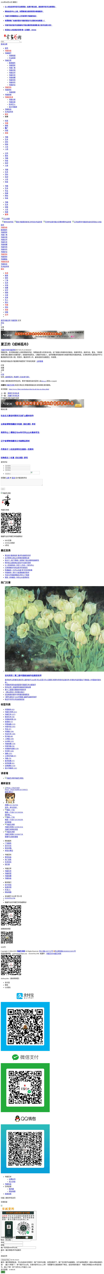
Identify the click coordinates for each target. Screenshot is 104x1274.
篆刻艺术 (9, 717)
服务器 (11, 1189)
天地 (6, 285)
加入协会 (12, 1181)
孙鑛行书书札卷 (13, 396)
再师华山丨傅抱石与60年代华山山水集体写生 (20, 432)
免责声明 (8, 887)
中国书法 (10, 726)
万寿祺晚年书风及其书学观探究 (16, 568)
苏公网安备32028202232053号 (65, 951)
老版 (6, 133)
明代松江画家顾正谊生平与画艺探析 (18, 563)
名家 (6, 297)
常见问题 (8, 848)
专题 (6, 123)
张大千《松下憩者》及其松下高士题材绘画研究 (22, 560)
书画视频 (12, 92)
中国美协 (9, 709)
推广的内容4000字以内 (9, 1247)
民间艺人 (12, 104)
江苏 (6, 153)
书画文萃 (8, 60)
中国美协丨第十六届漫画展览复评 (17, 572)
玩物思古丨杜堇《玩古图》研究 (14, 458)
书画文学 (12, 73)
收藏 (6, 288)
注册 (5, 44)
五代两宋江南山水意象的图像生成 (17, 558)
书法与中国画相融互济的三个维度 (17, 575)
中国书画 (9, 746)
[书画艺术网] (26, 40)
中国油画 (10, 724)
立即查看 (40, 361)
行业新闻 (12, 58)
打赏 (2, 365)
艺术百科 (8, 862)
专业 (6, 191)
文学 (6, 290)
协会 (6, 160)
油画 (8, 753)
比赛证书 (12, 1179)
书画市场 (12, 80)
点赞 (2, 370)
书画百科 (8, 87)
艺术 (6, 139)
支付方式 (8, 846)
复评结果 (9, 761)
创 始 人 (8, 890)
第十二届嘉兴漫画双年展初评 (15, 690)
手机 (2, 1242)
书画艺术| (49, 954)
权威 (6, 193)
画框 (6, 125)
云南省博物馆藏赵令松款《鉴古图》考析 (18, 424)
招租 (6, 207)
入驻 (6, 147)
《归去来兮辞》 (24, 377)
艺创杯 (9, 751)
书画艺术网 (5, 350)
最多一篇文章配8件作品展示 (11, 1250)
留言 (6, 114)
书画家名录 (9, 97)
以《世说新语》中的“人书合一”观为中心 (19, 565)
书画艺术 (12, 75)
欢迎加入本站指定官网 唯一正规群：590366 (20, 30)
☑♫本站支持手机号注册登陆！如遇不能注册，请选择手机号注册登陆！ (30, 7)
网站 (6, 196)
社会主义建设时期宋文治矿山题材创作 (17, 416)
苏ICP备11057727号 (46, 951)
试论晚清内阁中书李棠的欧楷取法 (17, 694)
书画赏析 (12, 65)
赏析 (6, 278)
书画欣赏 (8, 873)
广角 (6, 280)
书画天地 (12, 70)
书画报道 (12, 55)
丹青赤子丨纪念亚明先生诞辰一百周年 (17, 449)
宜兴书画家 (13, 107)
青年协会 (8, 857)
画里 (6, 275)
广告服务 (8, 843)
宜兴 (6, 302)
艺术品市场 (9, 112)
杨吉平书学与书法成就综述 (14, 699)
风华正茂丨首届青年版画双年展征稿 (18, 687)
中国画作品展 (11, 748)
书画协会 (8, 51)
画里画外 (12, 63)
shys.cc (43, 381)
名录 (6, 273)
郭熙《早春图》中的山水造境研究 (17, 577)
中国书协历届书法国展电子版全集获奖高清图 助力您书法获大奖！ (28, 25)
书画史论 (12, 85)
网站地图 (8, 892)
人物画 (9, 739)
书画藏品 (4, 259)
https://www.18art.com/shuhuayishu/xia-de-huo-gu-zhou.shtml (29, 389)
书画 (6, 137)
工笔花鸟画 (10, 756)
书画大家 (12, 99)
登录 (2, 44)
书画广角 (12, 68)
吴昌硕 (9, 722)
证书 (6, 314)
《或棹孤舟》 (9, 377)
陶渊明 (16, 377)
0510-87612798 (10, 898)
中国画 (9, 731)
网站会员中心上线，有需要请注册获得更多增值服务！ (24, 11)
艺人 (6, 300)
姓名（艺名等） (6, 1240)
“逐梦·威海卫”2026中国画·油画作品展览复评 (21, 697)
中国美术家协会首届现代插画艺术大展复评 (20, 685)
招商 (6, 144)
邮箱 (2, 1245)
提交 (3, 1272)
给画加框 (8, 1194)
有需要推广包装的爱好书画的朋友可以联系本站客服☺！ (25, 20)
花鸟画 (9, 736)
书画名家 (12, 102)
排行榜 (7, 864)
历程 (6, 130)
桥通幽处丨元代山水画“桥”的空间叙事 (18, 570)
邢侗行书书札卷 (13, 393)
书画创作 (12, 82)
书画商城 (8, 95)
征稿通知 (10, 766)
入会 (6, 165)
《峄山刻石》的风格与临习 (14, 692)
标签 (6, 121)
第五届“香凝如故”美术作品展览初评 (18, 555)
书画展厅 (8, 53)
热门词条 (8, 859)
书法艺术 (10, 734)
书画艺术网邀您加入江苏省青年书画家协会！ (21, 16)
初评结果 (9, 763)
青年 (6, 156)
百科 (6, 142)
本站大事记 (9, 850)
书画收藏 (12, 77)
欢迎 (6, 163)
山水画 (9, 741)
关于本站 (8, 885)
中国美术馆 (10, 719)
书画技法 (8, 109)
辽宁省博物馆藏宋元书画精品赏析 (15, 441)
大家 (6, 295)
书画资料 (8, 90)
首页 (6, 48)
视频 (6, 292)
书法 (8, 729)
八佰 (6, 149)
